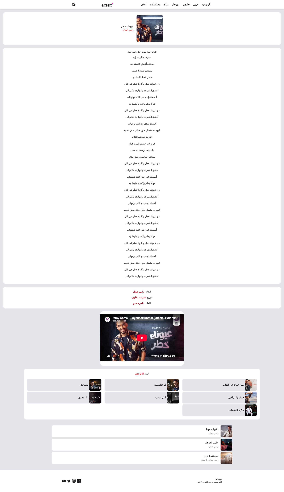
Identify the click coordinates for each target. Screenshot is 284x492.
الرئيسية (206, 4)
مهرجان (176, 4)
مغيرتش (84, 384)
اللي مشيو (160, 397)
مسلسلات (155, 4)
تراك (165, 4)
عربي (196, 4)
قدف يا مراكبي (236, 397)
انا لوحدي (139, 373)
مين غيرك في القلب (233, 384)
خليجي (186, 4)
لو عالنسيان (160, 384)
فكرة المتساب (236, 410)
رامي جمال (128, 29)
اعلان (143, 4)
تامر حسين (138, 303)
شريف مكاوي (139, 297)
